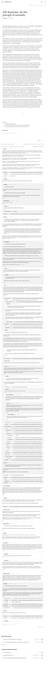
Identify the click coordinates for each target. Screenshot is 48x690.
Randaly (4, 149)
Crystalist (5, 498)
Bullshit (3, 224)
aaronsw (5, 18)
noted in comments (8, 202)
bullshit (20, 340)
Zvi (37, 652)
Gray (27, 567)
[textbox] (22, 134)
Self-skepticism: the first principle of (15, 14)
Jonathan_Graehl (6, 509)
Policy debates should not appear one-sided (17, 487)
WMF (18, 406)
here (29, 595)
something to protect (34, 538)
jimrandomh (5, 542)
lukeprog (5, 206)
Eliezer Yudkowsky (9, 394)
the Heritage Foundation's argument (18, 88)
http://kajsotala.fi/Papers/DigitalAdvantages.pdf (25, 165)
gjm (5, 285)
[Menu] (2, 1)
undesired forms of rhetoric (27, 340)
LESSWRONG (7, 1)
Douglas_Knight (6, 523)
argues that (11, 72)
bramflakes (5, 179)
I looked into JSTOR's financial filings (36, 405)
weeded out (39, 344)
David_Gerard (6, 200)
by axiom (15, 566)
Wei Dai (4, 533)
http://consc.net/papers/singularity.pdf (10, 162)
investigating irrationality (22, 26)
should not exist (32, 237)
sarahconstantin (35, 655)
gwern (6, 366)
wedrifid (5, 184)
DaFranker (6, 554)
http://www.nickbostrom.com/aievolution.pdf (17, 159)
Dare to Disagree (23, 612)
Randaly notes (6, 588)
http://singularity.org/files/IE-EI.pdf (16, 156)
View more (3, 644)
